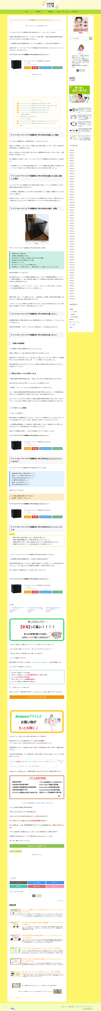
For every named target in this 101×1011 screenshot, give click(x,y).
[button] (55, 886)
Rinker (29, 62)
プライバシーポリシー (87, 1006)
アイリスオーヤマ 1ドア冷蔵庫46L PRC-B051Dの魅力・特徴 (34, 107)
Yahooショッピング (45, 67)
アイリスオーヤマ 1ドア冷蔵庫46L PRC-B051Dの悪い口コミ (34, 110)
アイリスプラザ (57, 67)
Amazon (27, 67)
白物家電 (12, 851)
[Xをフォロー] (33, 895)
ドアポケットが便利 (25, 119)
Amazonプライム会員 (15, 736)
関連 (21, 125)
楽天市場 (35, 67)
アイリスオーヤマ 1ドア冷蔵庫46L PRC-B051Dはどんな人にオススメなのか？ (38, 121)
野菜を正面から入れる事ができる (28, 116)
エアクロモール (36, 662)
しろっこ (80, 53)
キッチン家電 (18, 851)
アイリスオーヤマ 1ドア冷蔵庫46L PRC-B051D (37, 61)
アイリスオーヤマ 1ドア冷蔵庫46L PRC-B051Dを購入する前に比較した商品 (38, 105)
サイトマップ (78, 1006)
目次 (35, 100)
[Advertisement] (36, 85)
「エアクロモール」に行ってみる (37, 697)
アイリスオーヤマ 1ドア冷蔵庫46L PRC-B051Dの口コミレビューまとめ (37, 123)
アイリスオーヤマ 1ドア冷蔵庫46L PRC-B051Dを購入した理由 (34, 103)
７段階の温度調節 (24, 114)
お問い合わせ (71, 1006)
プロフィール (64, 1006)
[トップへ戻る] (99, 1009)
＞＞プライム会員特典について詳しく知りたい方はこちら (37, 803)
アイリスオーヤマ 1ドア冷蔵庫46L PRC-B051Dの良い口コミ (34, 112)
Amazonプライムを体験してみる (37, 846)
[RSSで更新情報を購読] (40, 895)
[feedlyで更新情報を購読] (37, 895)
